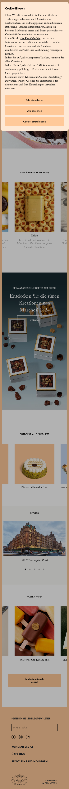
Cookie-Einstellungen (34, 121)
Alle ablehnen (34, 110)
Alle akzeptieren (34, 100)
